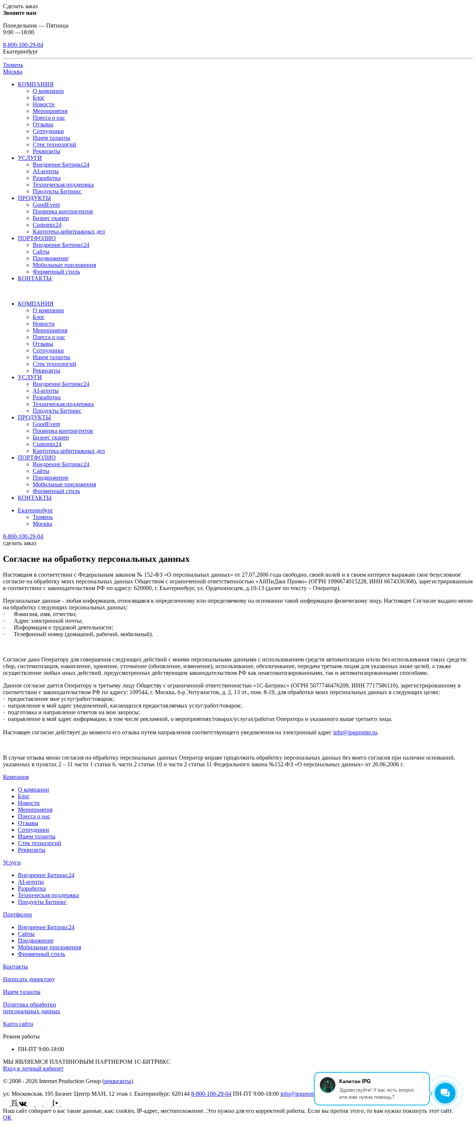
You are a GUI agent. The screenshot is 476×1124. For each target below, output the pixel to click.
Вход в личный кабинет (33, 1068)
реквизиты (117, 1081)
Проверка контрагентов (63, 211)
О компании (48, 91)
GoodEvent (46, 205)
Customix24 (47, 225)
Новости (44, 104)
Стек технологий (54, 144)
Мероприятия (50, 111)
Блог (39, 97)
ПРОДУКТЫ (34, 198)
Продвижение (50, 258)
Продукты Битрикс (57, 191)
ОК (7, 1117)
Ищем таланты (51, 138)
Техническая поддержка (63, 184)
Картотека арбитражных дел (69, 231)
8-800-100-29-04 (23, 45)
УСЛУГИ (30, 158)
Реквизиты (46, 151)
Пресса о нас (49, 118)
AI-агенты (46, 171)
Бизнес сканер (51, 218)
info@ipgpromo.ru (355, 732)
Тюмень (13, 65)
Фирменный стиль (56, 271)
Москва (12, 71)
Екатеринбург (35, 510)
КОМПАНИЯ (36, 84)
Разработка (47, 178)
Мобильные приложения (64, 265)
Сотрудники (48, 131)
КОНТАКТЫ (35, 278)
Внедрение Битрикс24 (61, 164)
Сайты (41, 251)
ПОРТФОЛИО (37, 238)
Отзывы (43, 124)
